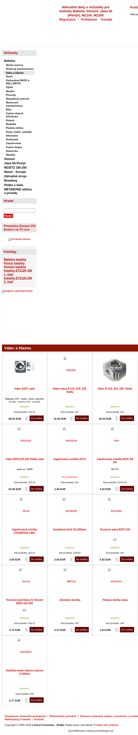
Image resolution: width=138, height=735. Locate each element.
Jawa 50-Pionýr (15, 163)
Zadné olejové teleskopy (14, 115)
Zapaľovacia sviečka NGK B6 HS (115, 460)
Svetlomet (12, 139)
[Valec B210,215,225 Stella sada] (25, 440)
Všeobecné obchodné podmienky (25, 716)
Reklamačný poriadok (63, 716)
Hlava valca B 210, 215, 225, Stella (70, 390)
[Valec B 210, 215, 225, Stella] (115, 383)
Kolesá (10, 120)
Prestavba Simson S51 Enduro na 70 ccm (20, 227)
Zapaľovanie (13, 143)
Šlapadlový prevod (17, 98)
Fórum (101, 34)
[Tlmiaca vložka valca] (115, 581)
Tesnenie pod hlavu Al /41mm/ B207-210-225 (24, 601)
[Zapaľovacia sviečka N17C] (70, 440)
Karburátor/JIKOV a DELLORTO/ (17, 82)
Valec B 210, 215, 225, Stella (115, 388)
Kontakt (106, 19)
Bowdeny (10, 180)
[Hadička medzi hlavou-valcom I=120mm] (24, 652)
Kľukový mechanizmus (20, 68)
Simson (9, 159)
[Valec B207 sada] (24, 374)
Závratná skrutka (69, 599)
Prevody (11, 94)
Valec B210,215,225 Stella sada (25, 459)
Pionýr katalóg (14, 263)
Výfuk (9, 87)
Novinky (36, 34)
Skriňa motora (14, 65)
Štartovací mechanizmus (14, 104)
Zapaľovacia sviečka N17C (69, 459)
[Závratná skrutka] (69, 581)
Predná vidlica (14, 127)
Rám (8, 109)
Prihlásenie (89, 19)
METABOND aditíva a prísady (18, 191)
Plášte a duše (13, 185)
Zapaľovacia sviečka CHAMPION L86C (24, 531)
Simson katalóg (15, 267)
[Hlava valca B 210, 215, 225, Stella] (69, 370)
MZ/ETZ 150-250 (15, 167)
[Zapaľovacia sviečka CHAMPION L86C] (25, 511)
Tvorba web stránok (106, 724)
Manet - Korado (15, 172)
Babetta (9, 60)
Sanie (9, 76)
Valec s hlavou (15, 72)
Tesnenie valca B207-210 (115, 529)
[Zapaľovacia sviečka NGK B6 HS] (115, 440)
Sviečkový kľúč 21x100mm (69, 529)
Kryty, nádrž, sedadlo (19, 131)
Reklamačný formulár (18, 719)
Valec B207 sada (24, 388)
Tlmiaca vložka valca (115, 599)
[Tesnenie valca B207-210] (115, 511)
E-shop (13, 34)
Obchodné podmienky (69, 34)
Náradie (10, 154)
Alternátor (12, 135)
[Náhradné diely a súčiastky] (23, 9)
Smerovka (12, 150)
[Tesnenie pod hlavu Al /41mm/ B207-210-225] (24, 581)
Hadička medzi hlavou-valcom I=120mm (24, 672)
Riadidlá (11, 124)
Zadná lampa (14, 147)
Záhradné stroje (15, 176)
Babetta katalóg (15, 259)
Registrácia (67, 19)
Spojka (10, 91)
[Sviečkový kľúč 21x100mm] (70, 511)
